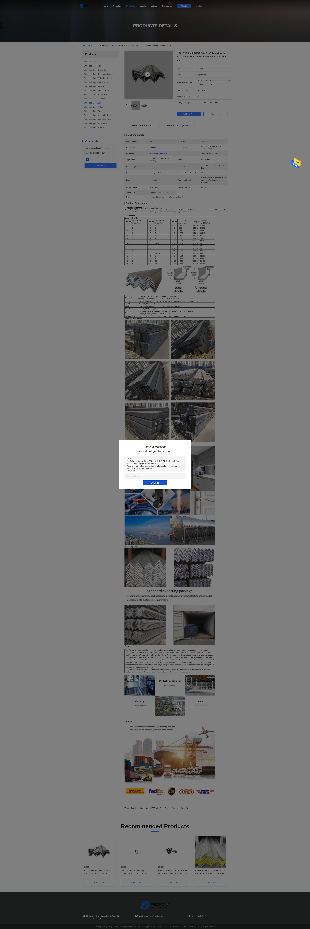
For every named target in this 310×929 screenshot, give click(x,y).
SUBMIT (155, 483)
